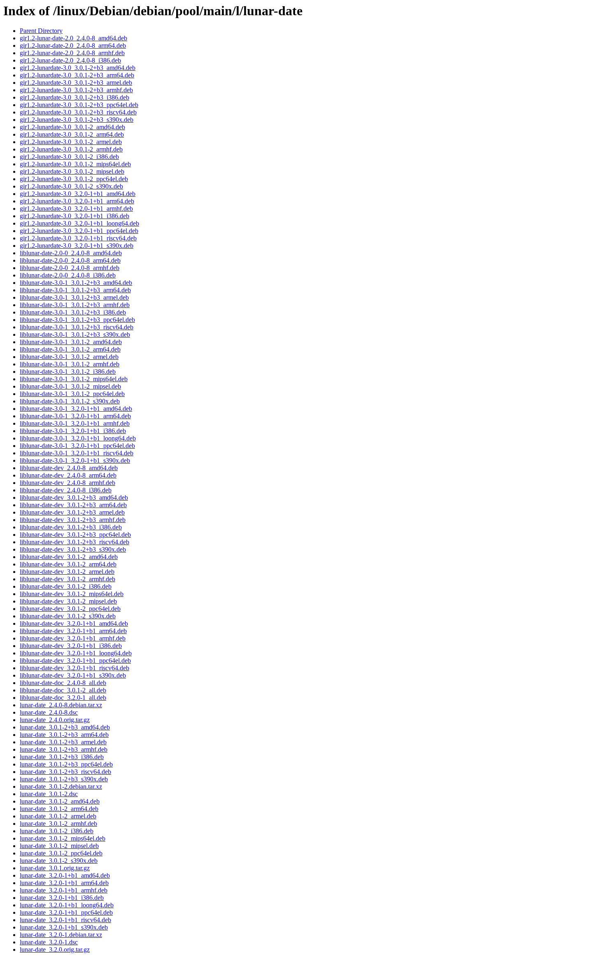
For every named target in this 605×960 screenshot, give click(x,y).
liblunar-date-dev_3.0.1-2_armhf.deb (67, 579)
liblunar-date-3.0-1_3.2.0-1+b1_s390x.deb (75, 460)
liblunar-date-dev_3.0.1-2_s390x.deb (68, 616)
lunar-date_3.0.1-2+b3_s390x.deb (64, 779)
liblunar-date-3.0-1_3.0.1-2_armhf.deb (69, 364)
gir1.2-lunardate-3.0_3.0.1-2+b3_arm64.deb (77, 75)
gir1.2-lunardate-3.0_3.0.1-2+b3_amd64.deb (77, 67)
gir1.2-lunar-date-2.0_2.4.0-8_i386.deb (70, 60)
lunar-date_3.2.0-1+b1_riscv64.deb (65, 919)
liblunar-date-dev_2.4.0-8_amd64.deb (69, 467)
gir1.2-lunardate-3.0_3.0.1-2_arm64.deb (72, 134)
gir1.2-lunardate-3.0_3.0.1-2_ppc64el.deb (74, 178)
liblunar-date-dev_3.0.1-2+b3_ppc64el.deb (75, 534)
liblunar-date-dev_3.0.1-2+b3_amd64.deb (74, 497)
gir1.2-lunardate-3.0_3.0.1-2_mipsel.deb (72, 171)
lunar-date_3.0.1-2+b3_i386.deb (62, 756)
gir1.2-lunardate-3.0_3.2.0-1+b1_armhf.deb (76, 208)
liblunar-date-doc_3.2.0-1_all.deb (63, 697)
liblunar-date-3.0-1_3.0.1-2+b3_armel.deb (74, 297)
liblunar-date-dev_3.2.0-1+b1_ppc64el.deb (75, 660)
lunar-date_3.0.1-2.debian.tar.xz (61, 786)
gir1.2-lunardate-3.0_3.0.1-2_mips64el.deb (75, 164)
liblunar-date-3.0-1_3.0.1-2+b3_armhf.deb (75, 304)
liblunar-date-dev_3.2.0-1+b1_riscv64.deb (74, 667)
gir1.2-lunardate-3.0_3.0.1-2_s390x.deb (71, 186)
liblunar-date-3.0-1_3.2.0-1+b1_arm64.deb (75, 415)
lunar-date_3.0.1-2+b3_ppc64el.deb (66, 764)
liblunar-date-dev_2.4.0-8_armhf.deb (67, 482)
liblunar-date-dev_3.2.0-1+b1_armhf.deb (73, 638)
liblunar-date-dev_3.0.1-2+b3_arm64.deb (73, 504)
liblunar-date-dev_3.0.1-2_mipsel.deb (68, 601)
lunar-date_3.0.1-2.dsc (49, 793)
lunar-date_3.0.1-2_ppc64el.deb (61, 853)
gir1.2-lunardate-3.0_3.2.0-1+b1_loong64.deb (79, 223)
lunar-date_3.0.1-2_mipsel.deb (59, 845)
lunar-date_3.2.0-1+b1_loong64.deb (67, 905)
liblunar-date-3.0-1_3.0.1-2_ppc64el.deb (72, 393)
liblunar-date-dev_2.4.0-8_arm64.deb (68, 475)
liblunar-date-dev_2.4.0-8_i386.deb (66, 490)
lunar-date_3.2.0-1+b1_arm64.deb (64, 882)
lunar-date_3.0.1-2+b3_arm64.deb (64, 734)
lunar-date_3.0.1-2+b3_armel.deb (63, 742)
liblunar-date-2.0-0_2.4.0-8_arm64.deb (70, 260)
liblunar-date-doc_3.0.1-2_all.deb (63, 690)
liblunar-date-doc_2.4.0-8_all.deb (63, 682)
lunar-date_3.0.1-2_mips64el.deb (62, 838)
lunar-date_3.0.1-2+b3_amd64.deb (65, 727)
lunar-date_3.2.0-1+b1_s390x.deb (64, 927)
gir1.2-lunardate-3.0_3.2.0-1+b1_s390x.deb (76, 245)
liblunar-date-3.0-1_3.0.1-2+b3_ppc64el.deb (77, 319)
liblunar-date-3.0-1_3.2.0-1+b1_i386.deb (73, 430)
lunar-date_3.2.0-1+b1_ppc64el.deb (66, 912)
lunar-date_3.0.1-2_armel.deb (58, 816)
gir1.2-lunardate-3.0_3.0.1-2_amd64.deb (72, 126)
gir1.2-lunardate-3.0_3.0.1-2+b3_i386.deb (74, 97)
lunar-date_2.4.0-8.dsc (49, 712)
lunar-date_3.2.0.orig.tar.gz (55, 949)
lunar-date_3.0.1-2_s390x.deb (59, 860)
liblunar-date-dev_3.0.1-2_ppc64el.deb (70, 608)
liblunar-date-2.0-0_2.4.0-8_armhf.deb (69, 267)
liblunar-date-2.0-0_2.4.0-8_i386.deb (68, 275)
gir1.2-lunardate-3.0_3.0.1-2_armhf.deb (71, 149)
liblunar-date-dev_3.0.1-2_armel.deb (67, 571)
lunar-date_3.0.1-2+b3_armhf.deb (63, 749)
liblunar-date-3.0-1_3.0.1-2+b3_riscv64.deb (76, 327)
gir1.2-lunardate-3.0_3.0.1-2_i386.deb (69, 156)
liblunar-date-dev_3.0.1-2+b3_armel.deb (72, 512)
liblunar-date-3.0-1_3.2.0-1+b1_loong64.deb (78, 438)
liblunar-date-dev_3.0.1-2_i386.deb (66, 586)
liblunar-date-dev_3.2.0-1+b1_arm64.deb (73, 630)
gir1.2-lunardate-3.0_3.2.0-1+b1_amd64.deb (77, 193)
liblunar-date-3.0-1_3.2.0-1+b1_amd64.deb (76, 408)
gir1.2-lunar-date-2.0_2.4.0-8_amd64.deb (73, 38)
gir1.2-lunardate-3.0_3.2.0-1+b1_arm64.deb (77, 201)
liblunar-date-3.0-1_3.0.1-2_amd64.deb (71, 341)
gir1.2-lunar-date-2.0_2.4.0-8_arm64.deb (73, 45)
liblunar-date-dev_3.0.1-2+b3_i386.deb (71, 527)
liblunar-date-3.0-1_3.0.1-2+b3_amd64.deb (76, 282)
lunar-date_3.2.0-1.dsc (49, 942)
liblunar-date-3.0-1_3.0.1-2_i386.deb (68, 371)
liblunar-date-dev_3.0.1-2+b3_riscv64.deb (74, 541)
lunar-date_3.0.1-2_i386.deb (56, 830)
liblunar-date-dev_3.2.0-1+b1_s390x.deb (73, 675)
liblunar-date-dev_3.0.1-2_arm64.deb (68, 564)
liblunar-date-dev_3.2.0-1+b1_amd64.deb (74, 623)
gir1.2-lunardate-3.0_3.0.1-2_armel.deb (71, 141)
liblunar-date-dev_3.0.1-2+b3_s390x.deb (73, 549)
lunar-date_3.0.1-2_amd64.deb (60, 801)
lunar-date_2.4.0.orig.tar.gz (55, 719)
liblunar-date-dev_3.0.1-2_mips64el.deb (71, 593)
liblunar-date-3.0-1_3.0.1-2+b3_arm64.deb (75, 290)
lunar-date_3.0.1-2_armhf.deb (58, 823)
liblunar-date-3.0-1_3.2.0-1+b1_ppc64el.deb (77, 445)
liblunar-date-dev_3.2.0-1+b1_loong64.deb (76, 653)
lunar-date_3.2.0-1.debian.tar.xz (61, 934)
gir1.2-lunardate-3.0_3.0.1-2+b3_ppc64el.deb (79, 104)
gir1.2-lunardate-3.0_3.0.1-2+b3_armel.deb (76, 82)
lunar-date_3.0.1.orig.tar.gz (55, 867)
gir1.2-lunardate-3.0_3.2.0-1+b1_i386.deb (74, 215)
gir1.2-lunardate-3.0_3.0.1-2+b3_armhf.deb (76, 89)
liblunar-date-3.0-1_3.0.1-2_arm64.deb (70, 349)
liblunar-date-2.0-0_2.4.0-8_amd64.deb (71, 252)
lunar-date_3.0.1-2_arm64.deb (59, 808)
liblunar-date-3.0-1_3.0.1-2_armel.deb (69, 356)
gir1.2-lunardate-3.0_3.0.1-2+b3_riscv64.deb (78, 112)
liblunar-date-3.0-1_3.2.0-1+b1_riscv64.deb (76, 453)
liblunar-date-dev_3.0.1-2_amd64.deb (69, 556)
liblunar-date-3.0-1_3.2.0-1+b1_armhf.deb (75, 423)
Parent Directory (41, 30)
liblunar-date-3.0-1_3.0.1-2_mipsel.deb (70, 386)
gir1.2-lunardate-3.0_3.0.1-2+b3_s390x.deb (76, 119)
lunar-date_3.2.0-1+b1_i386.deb (62, 897)
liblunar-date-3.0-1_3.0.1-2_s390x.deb (70, 401)
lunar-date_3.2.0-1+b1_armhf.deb (63, 890)
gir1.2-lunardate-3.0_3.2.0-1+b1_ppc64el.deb (79, 230)
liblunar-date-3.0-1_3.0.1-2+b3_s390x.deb (75, 334)
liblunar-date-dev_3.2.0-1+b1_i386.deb (71, 645)
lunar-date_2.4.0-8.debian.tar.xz (61, 704)
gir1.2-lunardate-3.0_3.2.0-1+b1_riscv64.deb (78, 238)
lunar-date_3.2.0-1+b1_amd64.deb (65, 875)
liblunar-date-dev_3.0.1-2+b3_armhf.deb (73, 519)
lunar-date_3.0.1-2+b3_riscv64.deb (65, 771)
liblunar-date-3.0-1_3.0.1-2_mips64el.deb (74, 378)
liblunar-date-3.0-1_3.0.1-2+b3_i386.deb (73, 312)
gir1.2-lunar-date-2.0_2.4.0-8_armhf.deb (72, 52)
